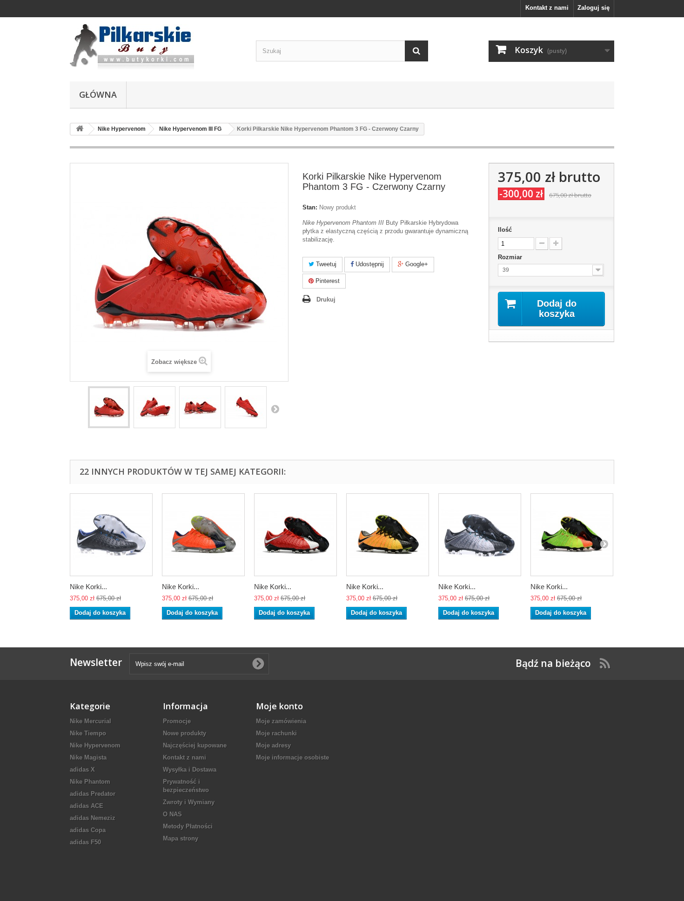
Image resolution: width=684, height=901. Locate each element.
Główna (98, 94)
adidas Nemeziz (92, 817)
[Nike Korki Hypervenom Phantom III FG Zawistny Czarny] (387, 534)
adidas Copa (88, 830)
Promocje (177, 721)
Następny (275, 408)
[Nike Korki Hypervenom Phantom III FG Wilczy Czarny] (479, 534)
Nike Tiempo (88, 733)
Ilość (505, 229)
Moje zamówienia (281, 721)
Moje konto (279, 706)
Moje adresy (273, 745)
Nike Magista (88, 757)
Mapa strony (180, 838)
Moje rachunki (276, 733)
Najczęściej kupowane (195, 745)
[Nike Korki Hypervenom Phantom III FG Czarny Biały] (111, 534)
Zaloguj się (593, 7)
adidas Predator (92, 793)
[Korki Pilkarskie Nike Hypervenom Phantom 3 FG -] (108, 407)
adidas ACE (86, 805)
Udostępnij (369, 264)
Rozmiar (511, 257)
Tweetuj (325, 264)
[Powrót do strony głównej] (79, 129)
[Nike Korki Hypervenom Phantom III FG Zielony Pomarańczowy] (571, 534)
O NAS (172, 814)
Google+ (415, 264)
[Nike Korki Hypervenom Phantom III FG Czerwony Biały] (295, 534)
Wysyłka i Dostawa (189, 769)
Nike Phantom (90, 781)
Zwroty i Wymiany (189, 802)
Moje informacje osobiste (292, 757)
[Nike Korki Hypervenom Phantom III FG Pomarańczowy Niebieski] (203, 534)
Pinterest (327, 280)
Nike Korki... (88, 587)
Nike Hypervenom (95, 745)
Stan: (309, 207)
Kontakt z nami (547, 7)
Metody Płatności (188, 826)
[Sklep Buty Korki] (156, 47)
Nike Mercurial (90, 721)
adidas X (82, 769)
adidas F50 (85, 842)
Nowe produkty (184, 733)
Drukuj (325, 299)
